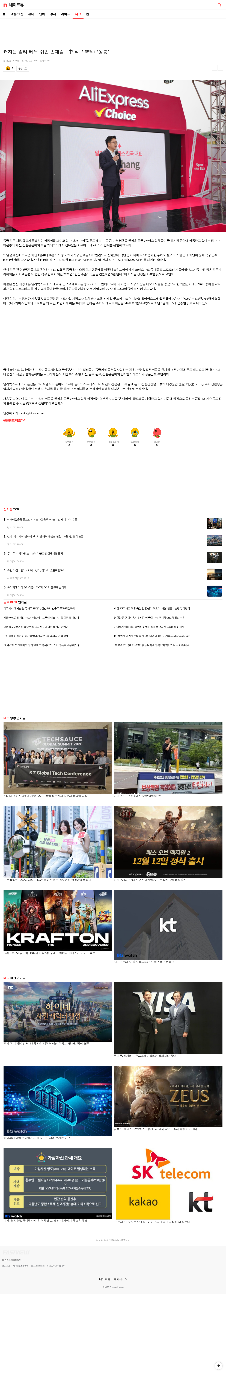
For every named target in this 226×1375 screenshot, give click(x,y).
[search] (219, 5)
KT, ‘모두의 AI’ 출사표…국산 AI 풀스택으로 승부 (144, 961)
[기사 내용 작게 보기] (215, 69)
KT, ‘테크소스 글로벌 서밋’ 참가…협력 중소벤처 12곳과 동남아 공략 (45, 795)
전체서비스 (120, 1279)
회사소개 (6, 1266)
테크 (78, 14)
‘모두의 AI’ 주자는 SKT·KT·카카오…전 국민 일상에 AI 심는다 (152, 1221)
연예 (42, 14)
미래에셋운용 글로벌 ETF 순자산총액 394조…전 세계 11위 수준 (42, 519)
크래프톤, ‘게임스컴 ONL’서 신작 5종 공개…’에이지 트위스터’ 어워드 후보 (49, 952)
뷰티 (31, 14)
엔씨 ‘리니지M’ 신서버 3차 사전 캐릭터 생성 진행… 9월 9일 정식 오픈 (45, 536)
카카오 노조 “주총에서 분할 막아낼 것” (137, 795)
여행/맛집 (16, 14)
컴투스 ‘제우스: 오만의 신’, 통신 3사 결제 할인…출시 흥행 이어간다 (155, 1129)
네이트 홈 (104, 1279)
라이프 (65, 14)
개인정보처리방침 (20, 1266)
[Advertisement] (113, 31)
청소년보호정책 (37, 1266)
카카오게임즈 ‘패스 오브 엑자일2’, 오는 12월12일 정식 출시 (150, 879)
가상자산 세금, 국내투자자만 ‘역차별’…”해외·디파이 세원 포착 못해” (46, 1220)
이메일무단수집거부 (56, 1266)
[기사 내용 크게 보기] (220, 68)
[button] (218, 1365)
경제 (53, 14)
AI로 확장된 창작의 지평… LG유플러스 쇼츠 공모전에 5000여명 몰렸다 (47, 879)
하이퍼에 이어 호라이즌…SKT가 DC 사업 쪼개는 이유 (37, 587)
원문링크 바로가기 (15, 420)
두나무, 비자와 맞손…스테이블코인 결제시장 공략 (35, 553)
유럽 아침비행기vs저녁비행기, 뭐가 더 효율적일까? (35, 570)
